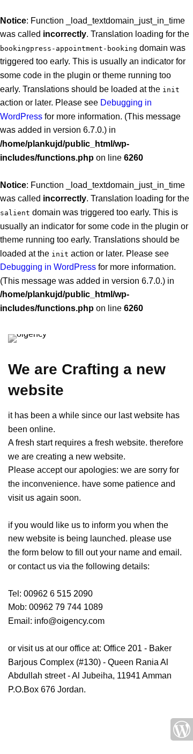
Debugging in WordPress (48, 267)
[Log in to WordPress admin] (181, 729)
